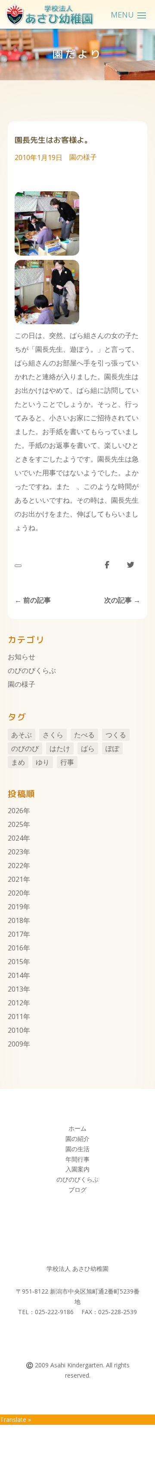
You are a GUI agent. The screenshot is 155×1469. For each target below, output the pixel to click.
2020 (15, 893)
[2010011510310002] (47, 253)
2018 (15, 920)
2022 (15, 865)
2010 (15, 1030)
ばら (88, 748)
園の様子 (83, 157)
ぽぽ (112, 748)
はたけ (60, 748)
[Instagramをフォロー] (86, 1337)
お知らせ (21, 656)
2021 (15, 879)
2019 (15, 906)
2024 (15, 838)
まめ (18, 762)
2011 (15, 1016)
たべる (84, 734)
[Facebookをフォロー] (69, 1337)
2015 (15, 961)
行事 (67, 762)
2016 (15, 948)
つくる (115, 734)
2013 (15, 989)
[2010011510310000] (47, 321)
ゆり (43, 762)
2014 (15, 975)
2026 (15, 810)
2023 (15, 852)
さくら (53, 734)
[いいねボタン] (18, 565)
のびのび (25, 748)
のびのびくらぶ (32, 670)
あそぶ (21, 734)
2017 (15, 934)
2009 (15, 1044)
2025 (15, 824)
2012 (15, 1002)
